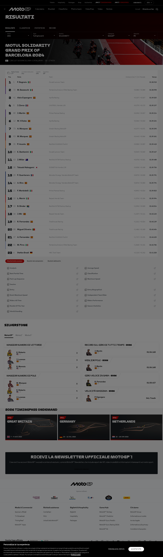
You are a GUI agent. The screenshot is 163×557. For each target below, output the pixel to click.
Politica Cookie (75, 554)
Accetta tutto (136, 549)
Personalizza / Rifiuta (116, 549)
